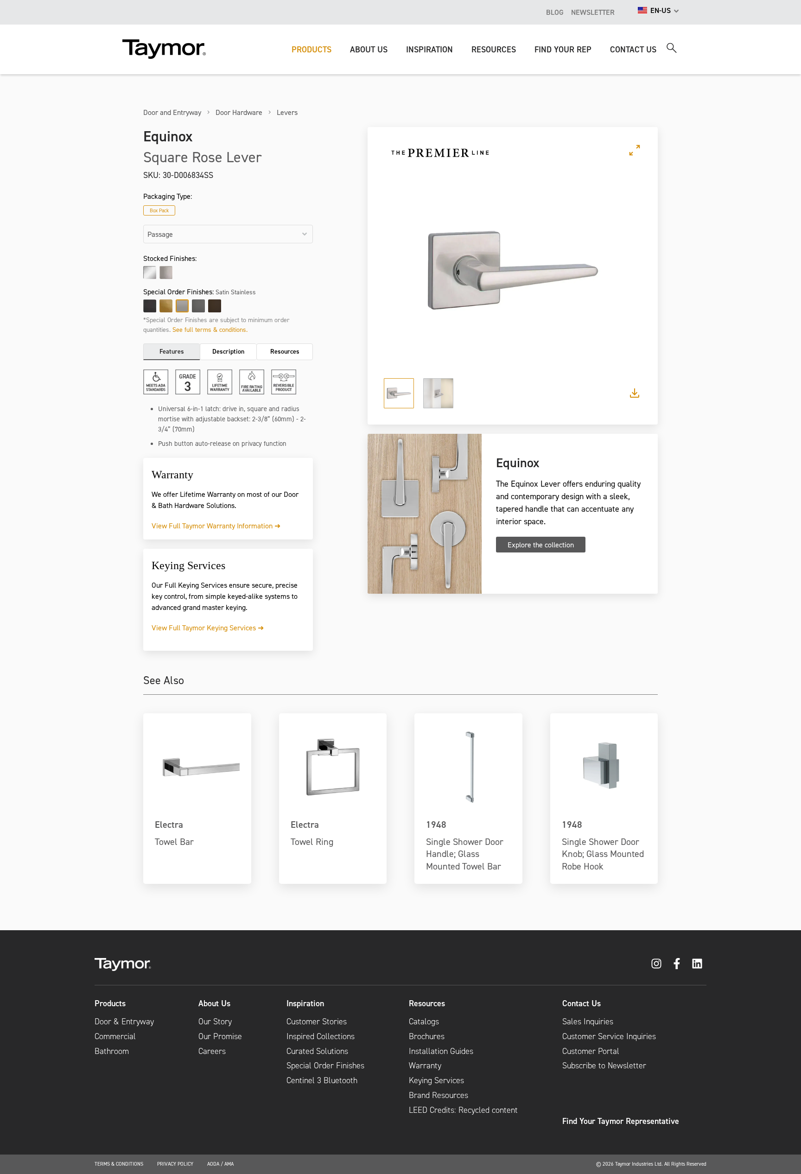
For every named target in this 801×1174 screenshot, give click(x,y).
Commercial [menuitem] (115, 1036)
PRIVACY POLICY (175, 1164)
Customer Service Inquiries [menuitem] (609, 1036)
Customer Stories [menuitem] (316, 1021)
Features (171, 351)
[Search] (671, 48)
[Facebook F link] (676, 963)
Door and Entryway (172, 112)
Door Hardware (239, 112)
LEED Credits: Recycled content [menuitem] (463, 1110)
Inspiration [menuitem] (305, 1003)
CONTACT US (633, 49)
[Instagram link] (656, 963)
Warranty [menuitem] (425, 1065)
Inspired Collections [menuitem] (320, 1036)
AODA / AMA (220, 1164)
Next (622, 270)
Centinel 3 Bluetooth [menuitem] (321, 1080)
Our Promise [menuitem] (220, 1036)
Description (228, 351)
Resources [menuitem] (427, 1003)
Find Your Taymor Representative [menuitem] (620, 1121)
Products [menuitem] (110, 1003)
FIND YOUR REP (562, 49)
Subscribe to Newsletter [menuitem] (604, 1065)
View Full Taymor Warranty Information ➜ (216, 525)
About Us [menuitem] (214, 1003)
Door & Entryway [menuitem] (124, 1021)
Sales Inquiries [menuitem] (587, 1021)
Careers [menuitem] (212, 1051)
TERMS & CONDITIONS (119, 1164)
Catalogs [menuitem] (424, 1021)
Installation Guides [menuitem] (441, 1051)
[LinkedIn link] (697, 963)
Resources (284, 351)
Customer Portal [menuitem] (590, 1051)
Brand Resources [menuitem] (438, 1095)
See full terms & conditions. (210, 329)
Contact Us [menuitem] (581, 1003)
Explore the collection (541, 544)
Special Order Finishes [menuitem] (325, 1065)
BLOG (555, 12)
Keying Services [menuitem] (436, 1080)
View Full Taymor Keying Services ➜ (208, 627)
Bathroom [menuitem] (112, 1051)
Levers (287, 112)
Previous (402, 270)
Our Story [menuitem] (215, 1021)
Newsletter (593, 12)
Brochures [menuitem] (427, 1036)
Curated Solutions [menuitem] (317, 1051)
